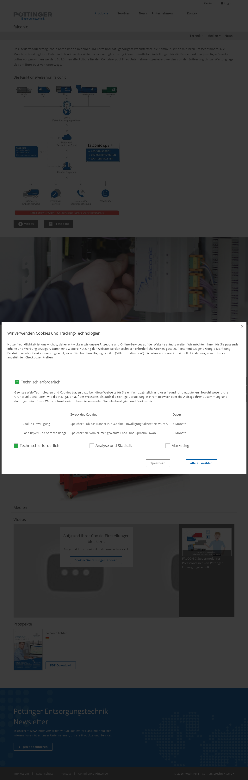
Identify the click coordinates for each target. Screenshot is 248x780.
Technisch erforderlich (40, 382)
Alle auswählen (201, 463)
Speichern (158, 463)
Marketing (180, 445)
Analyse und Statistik (114, 445)
